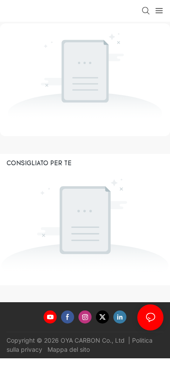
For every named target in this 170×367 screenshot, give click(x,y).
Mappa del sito (68, 349)
